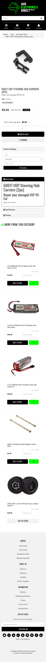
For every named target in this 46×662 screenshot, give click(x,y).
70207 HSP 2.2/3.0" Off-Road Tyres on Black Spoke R (22, 505)
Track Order (23, 550)
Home (5, 34)
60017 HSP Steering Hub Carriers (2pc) (19, 36)
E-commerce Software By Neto (23, 653)
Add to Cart (24, 134)
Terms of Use (23, 604)
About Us (23, 569)
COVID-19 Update (23, 581)
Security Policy (23, 608)
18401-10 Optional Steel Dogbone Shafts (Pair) (21, 445)
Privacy (23, 600)
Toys (12, 34)
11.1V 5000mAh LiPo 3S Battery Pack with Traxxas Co (22, 386)
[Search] (41, 18)
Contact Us (23, 573)
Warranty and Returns (23, 596)
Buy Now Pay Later (23, 558)
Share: (4, 102)
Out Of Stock (23, 521)
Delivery (23, 592)
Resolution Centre (23, 554)
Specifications (10, 209)
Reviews (8, 215)
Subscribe (22, 629)
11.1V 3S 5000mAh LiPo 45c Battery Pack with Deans (21, 326)
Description (9, 179)
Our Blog (23, 577)
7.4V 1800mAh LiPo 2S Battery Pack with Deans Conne (21, 267)
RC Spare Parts (21, 34)
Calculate (24, 168)
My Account (23, 546)
